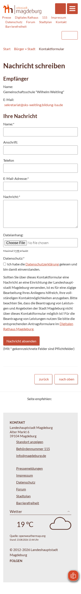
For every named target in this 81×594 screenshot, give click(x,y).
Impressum (58, 17)
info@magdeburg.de (31, 455)
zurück (44, 379)
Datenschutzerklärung (42, 264)
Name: (8, 124)
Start (7, 49)
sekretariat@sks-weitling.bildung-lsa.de (33, 105)
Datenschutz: (13, 258)
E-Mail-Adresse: (16, 178)
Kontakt (61, 22)
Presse (6, 17)
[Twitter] (56, 399)
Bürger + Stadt (24, 49)
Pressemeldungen (29, 468)
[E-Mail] (67, 399)
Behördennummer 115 (33, 449)
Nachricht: (11, 197)
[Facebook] (62, 399)
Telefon (8, 160)
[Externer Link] (23, 33)
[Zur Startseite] (22, 9)
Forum (30, 22)
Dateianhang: (13, 235)
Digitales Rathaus (26, 17)
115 (44, 17)
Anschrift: (10, 142)
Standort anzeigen (29, 442)
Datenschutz (13, 22)
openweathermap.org (32, 536)
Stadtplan (45, 22)
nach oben (66, 379)
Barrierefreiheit (16, 26)
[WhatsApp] (72, 399)
